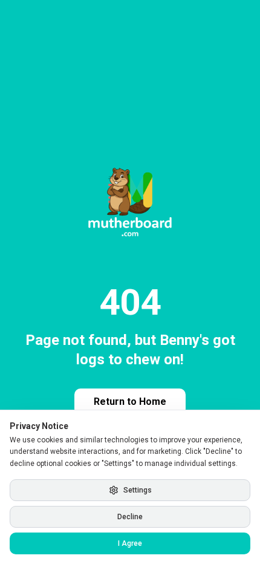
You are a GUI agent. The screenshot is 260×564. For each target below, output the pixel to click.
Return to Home (130, 401)
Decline (130, 517)
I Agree (130, 543)
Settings (137, 490)
